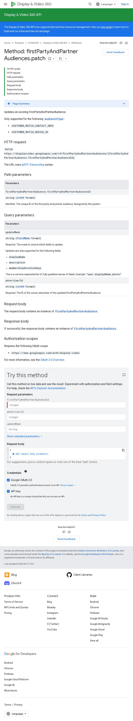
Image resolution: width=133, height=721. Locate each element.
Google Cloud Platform (16, 679)
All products (10, 690)
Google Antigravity (100, 624)
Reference (77, 43)
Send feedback (116, 52)
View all (94, 640)
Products (19, 43)
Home (7, 43)
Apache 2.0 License (51, 554)
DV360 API (33, 43)
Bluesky (51, 607)
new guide (106, 27)
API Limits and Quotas (16, 607)
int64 (20, 197)
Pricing (8, 613)
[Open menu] (5, 4)
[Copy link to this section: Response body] (32, 322)
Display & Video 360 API (22, 15)
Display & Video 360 (34, 4)
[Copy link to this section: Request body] (29, 304)
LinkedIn (51, 618)
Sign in (125, 4)
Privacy (19, 704)
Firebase (94, 613)
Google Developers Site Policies (98, 554)
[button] (66, 103)
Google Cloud (97, 629)
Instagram (52, 613)
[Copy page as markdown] (60, 59)
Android (94, 601)
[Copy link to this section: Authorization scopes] (41, 339)
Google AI (9, 685)
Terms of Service (13, 601)
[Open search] (90, 4)
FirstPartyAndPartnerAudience (76, 311)
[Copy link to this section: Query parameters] (37, 215)
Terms (7, 704)
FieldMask (23, 238)
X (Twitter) (53, 624)
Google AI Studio (99, 618)
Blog (49, 601)
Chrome (94, 607)
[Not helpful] (126, 43)
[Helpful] (121, 43)
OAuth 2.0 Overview (52, 359)
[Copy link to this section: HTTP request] (29, 142)
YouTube (52, 629)
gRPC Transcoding (33, 164)
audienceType (54, 119)
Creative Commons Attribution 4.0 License (98, 550)
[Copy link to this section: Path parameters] (34, 175)
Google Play (96, 635)
